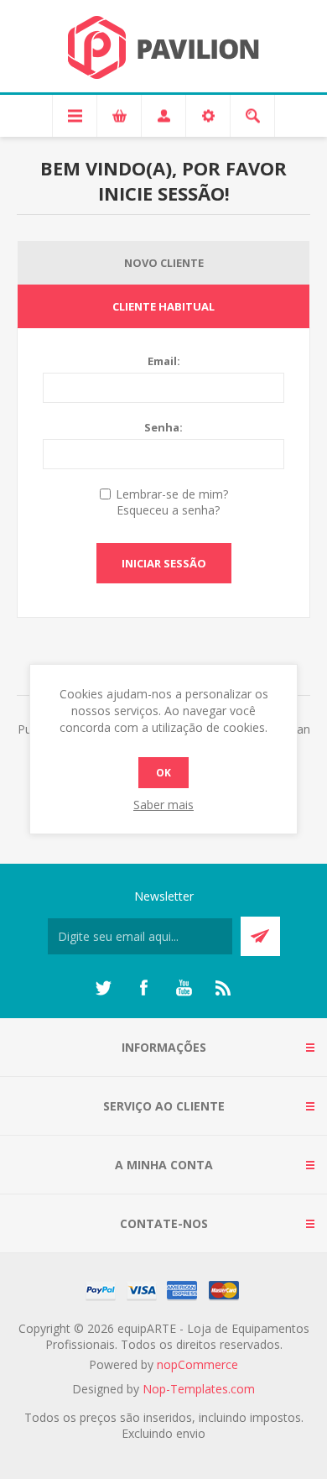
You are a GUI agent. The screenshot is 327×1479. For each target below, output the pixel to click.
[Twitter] (103, 988)
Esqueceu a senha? (168, 510)
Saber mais (163, 805)
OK (163, 773)
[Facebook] (143, 988)
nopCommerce (197, 1364)
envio (190, 1433)
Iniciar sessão (164, 563)
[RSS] (223, 988)
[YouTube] (183, 988)
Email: (164, 360)
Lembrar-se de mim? (172, 494)
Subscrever (260, 936)
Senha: (163, 427)
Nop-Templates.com (199, 1389)
